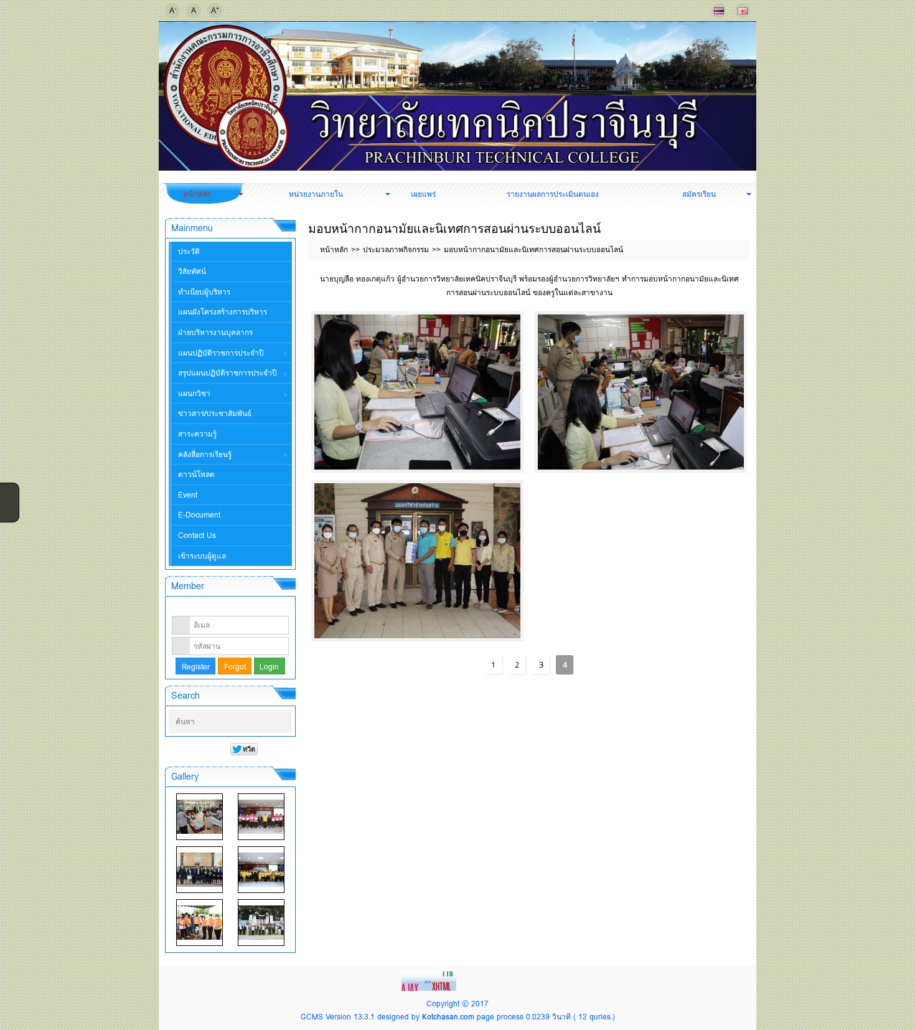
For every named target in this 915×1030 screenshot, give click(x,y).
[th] (718, 10)
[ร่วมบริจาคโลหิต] (199, 816)
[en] (742, 10)
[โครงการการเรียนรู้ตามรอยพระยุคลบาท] (261, 816)
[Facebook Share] (8, 491)
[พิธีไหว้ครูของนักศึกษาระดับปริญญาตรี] (199, 869)
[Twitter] (8, 508)
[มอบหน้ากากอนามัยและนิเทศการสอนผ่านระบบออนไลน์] (417, 392)
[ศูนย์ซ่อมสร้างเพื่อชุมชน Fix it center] (199, 922)
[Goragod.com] (430, 980)
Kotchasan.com (448, 1017)
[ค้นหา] (283, 722)
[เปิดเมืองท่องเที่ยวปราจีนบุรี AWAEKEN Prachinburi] (261, 922)
